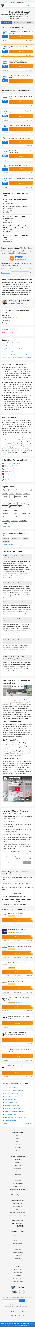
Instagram (8, 477)
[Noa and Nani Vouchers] (4, 14)
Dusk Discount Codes (10, 1099)
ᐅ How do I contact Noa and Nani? (14, 602)
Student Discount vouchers (17, 1189)
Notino (15, 510)
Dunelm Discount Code (11, 1087)
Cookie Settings (17, 1278)
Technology (17, 1162)
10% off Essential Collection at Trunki (19, 946)
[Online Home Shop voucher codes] (4, 1017)
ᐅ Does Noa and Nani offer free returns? (16, 583)
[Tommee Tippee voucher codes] (4, 999)
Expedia (5, 506)
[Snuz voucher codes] (4, 914)
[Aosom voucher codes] (4, 983)
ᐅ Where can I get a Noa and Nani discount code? (14, 557)
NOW (4, 503)
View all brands (6, 526)
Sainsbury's (17, 1147)
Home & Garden (15, 538)
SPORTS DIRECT (23, 503)
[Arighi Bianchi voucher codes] (4, 1051)
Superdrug (6, 520)
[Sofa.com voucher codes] (4, 1067)
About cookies (17, 1275)
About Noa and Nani (8, 346)
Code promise (11, 916)
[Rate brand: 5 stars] (12, 333)
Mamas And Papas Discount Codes (14, 1111)
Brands (8, 9)
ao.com (5, 493)
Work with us (17, 1255)
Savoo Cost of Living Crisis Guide (17, 1215)
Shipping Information (11, 466)
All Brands (17, 1151)
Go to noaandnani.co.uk (12, 463)
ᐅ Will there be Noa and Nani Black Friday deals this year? (14, 658)
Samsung (28, 490)
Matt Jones (13, 300)
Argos (4, 490)
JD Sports (14, 520)
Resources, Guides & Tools (17, 1212)
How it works (17, 1238)
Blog (17, 1209)
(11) (6, 22)
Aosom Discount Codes (11, 1096)
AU (23, 1315)
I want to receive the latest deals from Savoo (16, 1304)
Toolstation (16, 513)
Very (24, 500)
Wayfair (5, 496)
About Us (17, 1249)
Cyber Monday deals (17, 1206)
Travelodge (23, 520)
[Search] (28, 5)
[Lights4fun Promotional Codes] (4, 931)
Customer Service (10, 469)
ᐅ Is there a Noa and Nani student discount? (14, 620)
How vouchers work (17, 1252)
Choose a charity (17, 1235)
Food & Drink (17, 1165)
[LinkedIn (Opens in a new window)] (23, 1292)
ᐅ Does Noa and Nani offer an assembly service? (16, 641)
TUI (11, 496)
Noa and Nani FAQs (8, 352)
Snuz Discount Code (10, 1114)
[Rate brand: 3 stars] (7, 333)
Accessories (6, 541)
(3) (29, 22)
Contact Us (17, 1258)
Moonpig (17, 500)
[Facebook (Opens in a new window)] (12, 1292)
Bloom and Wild (26, 513)
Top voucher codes (17, 1183)
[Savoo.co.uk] (2, 5)
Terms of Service (19, 2)
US (12, 1315)
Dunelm (5, 523)
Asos (4, 517)
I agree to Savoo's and (15, 1306)
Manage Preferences (17, 1281)
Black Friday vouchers (17, 1192)
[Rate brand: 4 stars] (9, 333)
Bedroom (25, 538)
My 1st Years (6, 510)
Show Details (29, 40)
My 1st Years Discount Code (12, 1108)
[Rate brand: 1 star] (3, 333)
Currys (11, 490)
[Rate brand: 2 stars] (5, 333)
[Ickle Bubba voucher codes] (4, 964)
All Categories (17, 1174)
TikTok (7, 479)
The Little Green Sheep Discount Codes (15, 1117)
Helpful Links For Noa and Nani (12, 349)
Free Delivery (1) (17, 22)
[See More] (3, 535)
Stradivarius (6, 513)
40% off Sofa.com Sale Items (17, 1066)
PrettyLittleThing (7, 500)
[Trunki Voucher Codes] (4, 948)
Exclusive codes (17, 1186)
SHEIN (21, 510)
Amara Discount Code (11, 1102)
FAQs (17, 1261)
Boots (11, 493)
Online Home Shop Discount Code (14, 1090)
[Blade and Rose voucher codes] (4, 1034)
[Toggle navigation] (33, 5)
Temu (11, 523)
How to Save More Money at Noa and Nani (15, 355)
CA (17, 1318)
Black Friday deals (17, 1203)
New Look (18, 496)
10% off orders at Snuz (15, 913)
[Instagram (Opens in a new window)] (19, 1292)
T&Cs (25, 1306)
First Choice (19, 517)
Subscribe (22, 1300)
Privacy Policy (17, 1269)
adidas (26, 496)
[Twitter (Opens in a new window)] (15, 1292)
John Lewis (12, 503)
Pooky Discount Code (10, 1120)
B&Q (20, 506)
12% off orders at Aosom (16, 981)
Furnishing (6, 538)
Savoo (2, 9)
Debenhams (19, 490)
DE (15, 1315)
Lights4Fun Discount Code (12, 1105)
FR (19, 1315)
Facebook (8, 471)
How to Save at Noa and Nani (11, 343)
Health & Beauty (17, 1168)
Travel (17, 1171)
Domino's (26, 493)
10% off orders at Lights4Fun (17, 929)
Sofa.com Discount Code (11, 1093)
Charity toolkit (17, 1241)
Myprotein (13, 506)
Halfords (18, 493)
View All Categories (7, 544)
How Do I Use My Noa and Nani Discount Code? (17, 358)
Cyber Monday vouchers (17, 1195)
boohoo (11, 517)
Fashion (17, 1159)
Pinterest (8, 474)
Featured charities (17, 1243)
